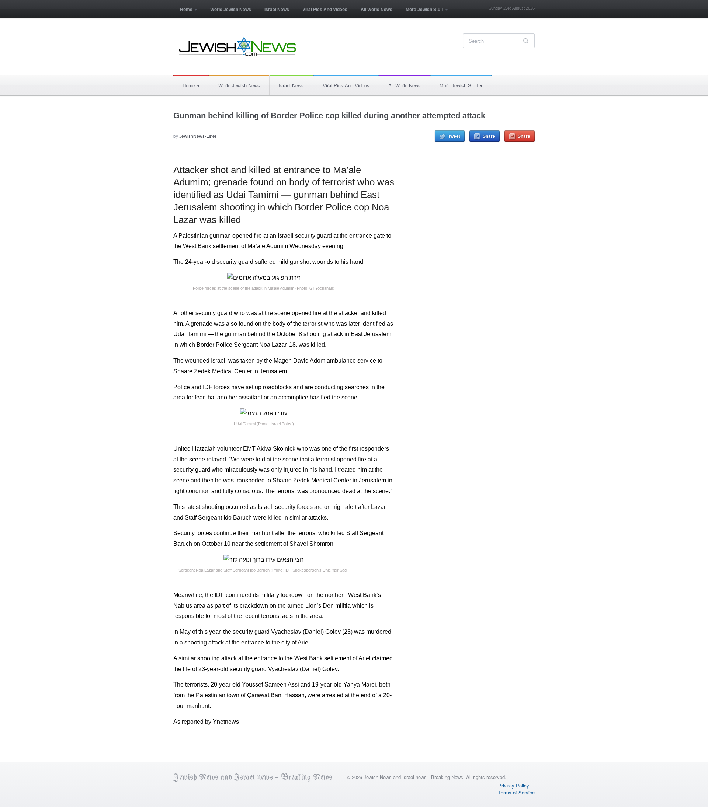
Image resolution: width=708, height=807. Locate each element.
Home (182, 11)
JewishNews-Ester (197, 136)
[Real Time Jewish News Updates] (237, 46)
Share (489, 136)
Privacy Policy (513, 785)
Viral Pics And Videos (324, 9)
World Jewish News (230, 9)
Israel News (276, 9)
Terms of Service (516, 792)
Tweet (454, 136)
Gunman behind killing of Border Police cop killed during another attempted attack (329, 115)
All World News (376, 9)
